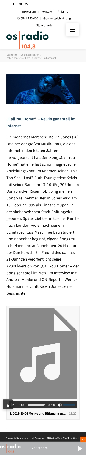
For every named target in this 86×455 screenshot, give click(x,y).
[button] (80, 448)
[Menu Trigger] (72, 29)
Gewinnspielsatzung (57, 18)
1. (38, 413)
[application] (43, 404)
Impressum (28, 11)
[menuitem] (28, 12)
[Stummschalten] (59, 405)
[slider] (70, 404)
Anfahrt (63, 11)
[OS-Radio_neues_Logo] (35, 40)
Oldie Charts (44, 25)
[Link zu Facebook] (13, 4)
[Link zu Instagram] (20, 4)
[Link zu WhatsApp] (26, 4)
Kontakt (46, 11)
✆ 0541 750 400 (27, 18)
